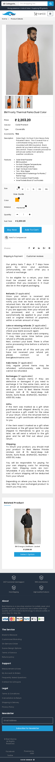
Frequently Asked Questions (14, 677)
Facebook (10, 751)
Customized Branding (12, 639)
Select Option (27, 554)
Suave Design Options (11, 648)
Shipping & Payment (13, 256)
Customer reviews (34, 256)
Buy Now (12, 229)
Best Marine (11, 739)
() (42, 14)
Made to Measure (9, 635)
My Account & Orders (11, 673)
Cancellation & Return (12, 698)
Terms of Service (9, 652)
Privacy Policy (8, 707)
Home (4, 19)
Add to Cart (32, 229)
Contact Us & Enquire (11, 682)
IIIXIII (32, 753)
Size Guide (18, 194)
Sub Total (8, 221)
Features (7, 160)
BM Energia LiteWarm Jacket (27, 546)
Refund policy (8, 657)
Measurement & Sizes (11, 669)
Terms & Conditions (11, 693)
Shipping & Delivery (10, 702)
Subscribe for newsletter (27, 728)
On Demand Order (10, 644)
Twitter (10, 755)
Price (6, 120)
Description (8, 138)
